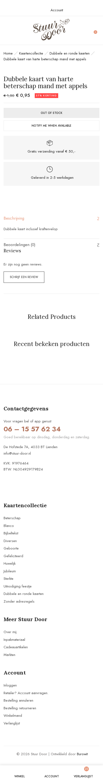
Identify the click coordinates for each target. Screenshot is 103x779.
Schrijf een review (24, 277)
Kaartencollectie (31, 53)
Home (8, 53)
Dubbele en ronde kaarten (70, 53)
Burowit (82, 754)
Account (57, 10)
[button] (97, 30)
